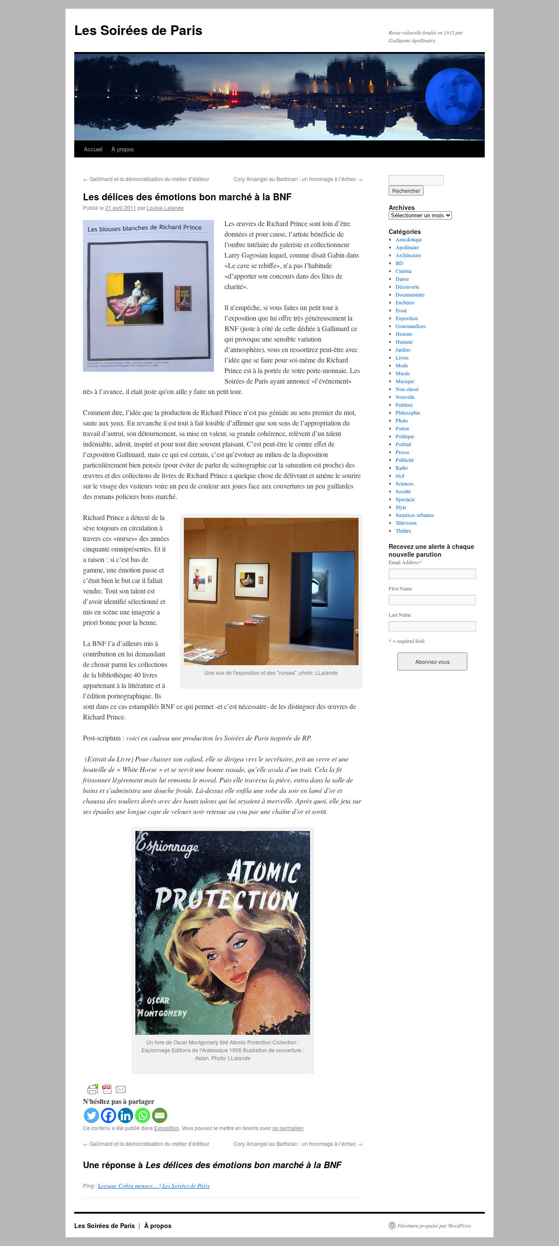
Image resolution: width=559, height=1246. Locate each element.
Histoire (404, 333)
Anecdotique (409, 239)
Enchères (405, 302)
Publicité (405, 459)
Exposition (166, 1127)
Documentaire (410, 294)
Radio (402, 467)
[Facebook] (108, 1115)
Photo (402, 420)
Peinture (404, 404)
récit (400, 475)
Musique (405, 380)
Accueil (93, 149)
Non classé (407, 388)
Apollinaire (407, 247)
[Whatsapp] (142, 1115)
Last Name (400, 614)
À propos (122, 149)
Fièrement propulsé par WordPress (434, 1225)
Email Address (405, 561)
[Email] (159, 1115)
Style (401, 506)
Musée (403, 373)
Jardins (403, 349)
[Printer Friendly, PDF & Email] (107, 1088)
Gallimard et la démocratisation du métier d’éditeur (146, 178)
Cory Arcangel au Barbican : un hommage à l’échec (298, 178)
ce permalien (288, 1127)
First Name (400, 588)
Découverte (407, 286)
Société (403, 491)
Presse (402, 451)
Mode (402, 365)
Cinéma (403, 270)
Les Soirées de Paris (138, 29)
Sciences (405, 483)
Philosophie (408, 412)
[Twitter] (91, 1115)
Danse (402, 278)
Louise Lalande (165, 207)
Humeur (404, 341)
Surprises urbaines (415, 514)
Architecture (408, 254)
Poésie (402, 428)
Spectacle (405, 499)
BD (399, 262)
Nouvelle (405, 396)
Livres (402, 357)
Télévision (406, 522)
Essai (401, 310)
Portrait (403, 443)
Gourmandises (411, 325)
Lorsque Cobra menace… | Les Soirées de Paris (154, 1186)
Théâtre (403, 530)
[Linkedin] (125, 1115)
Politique (405, 436)
